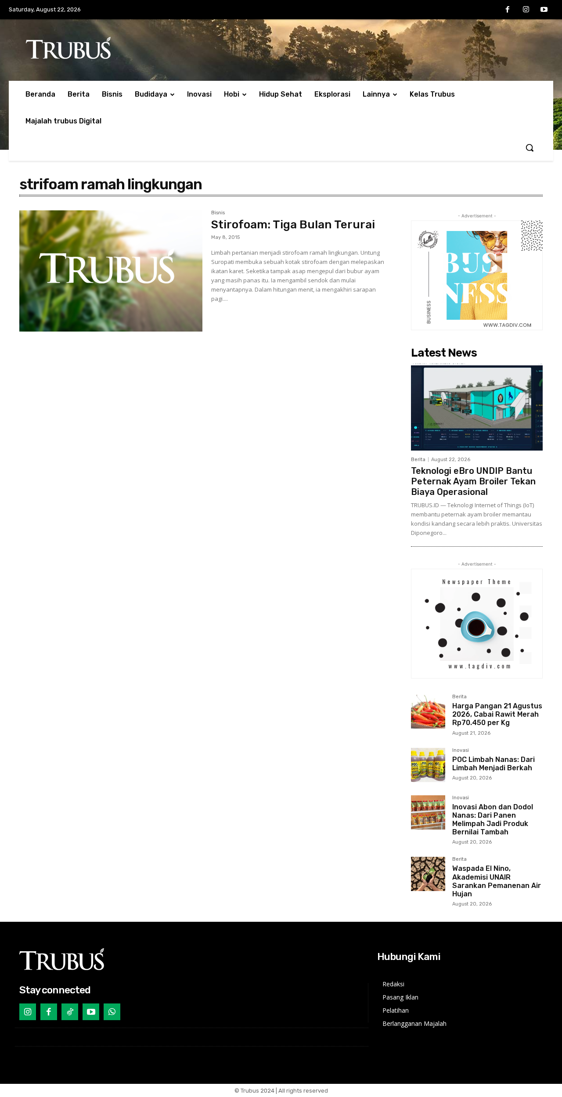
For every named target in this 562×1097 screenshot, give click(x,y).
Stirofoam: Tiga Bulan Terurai (293, 224)
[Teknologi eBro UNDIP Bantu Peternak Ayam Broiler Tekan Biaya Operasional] (477, 407)
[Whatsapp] (112, 1011)
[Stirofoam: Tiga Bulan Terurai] (110, 271)
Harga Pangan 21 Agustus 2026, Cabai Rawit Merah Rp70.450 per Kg (497, 714)
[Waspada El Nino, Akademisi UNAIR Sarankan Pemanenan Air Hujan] (428, 874)
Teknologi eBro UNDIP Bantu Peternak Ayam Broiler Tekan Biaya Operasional (473, 481)
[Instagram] (526, 10)
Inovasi (460, 750)
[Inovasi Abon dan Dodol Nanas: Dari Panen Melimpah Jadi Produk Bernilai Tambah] (428, 812)
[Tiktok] (69, 1011)
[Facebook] (507, 10)
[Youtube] (544, 10)
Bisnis (218, 213)
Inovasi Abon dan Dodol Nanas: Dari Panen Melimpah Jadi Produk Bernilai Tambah (492, 820)
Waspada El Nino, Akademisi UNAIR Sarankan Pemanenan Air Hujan (496, 881)
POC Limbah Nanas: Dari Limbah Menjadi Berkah (493, 763)
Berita (418, 459)
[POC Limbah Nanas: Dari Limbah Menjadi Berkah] (428, 765)
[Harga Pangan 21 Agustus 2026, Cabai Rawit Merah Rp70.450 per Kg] (428, 711)
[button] (529, 147)
